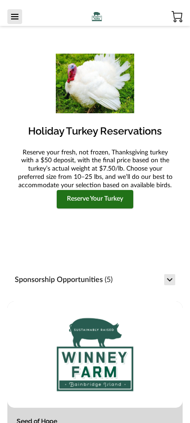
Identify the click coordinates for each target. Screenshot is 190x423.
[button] (95, 280)
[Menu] (14, 16)
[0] (177, 16)
